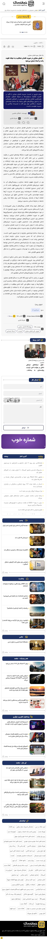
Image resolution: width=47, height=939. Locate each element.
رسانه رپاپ (12, 846)
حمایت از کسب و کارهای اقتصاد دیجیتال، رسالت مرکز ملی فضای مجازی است (16, 735)
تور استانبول (15, 875)
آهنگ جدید (7, 865)
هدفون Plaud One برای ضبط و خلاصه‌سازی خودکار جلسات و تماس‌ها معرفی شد (23, 478)
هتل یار (31, 870)
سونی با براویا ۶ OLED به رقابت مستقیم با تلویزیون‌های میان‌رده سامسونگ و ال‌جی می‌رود (23, 504)
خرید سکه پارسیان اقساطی (20, 865)
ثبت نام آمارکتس (40, 889)
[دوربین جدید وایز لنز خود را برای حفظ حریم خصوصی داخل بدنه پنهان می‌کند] (37, 783)
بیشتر (6, 573)
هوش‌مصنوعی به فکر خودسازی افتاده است (30, 510)
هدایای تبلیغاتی (34, 875)
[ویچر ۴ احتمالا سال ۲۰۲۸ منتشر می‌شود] (37, 667)
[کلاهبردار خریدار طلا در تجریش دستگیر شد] (37, 553)
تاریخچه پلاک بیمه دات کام (13, 894)
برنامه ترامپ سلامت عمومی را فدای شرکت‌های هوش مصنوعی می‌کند (23, 497)
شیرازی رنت (9, 870)
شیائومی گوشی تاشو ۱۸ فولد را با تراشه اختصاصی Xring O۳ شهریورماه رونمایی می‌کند (17, 678)
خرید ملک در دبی (40, 827)
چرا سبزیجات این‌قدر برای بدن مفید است (30, 491)
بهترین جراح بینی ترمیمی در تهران (36, 908)
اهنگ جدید (21, 908)
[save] (9, 47)
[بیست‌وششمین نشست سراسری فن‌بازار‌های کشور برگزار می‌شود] (37, 795)
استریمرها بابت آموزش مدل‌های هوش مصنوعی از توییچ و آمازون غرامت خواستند (16, 723)
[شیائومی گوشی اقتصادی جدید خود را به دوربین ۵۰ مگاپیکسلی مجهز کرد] (37, 771)
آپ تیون (14, 860)
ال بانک (31, 904)
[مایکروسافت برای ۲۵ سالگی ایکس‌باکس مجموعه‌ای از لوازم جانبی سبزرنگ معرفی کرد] (37, 808)
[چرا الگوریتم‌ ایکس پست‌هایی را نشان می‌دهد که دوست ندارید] (37, 703)
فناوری (35, 43)
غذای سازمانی (41, 880)
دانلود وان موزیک (32, 913)
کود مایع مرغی (41, 851)
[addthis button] (19, 118)
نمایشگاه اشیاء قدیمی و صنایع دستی (18, 642)
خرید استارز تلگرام (40, 870)
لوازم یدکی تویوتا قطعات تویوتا (15, 880)
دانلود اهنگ (22, 860)
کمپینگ (43, 875)
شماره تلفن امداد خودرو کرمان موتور (25, 836)
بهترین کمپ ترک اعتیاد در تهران (27, 832)
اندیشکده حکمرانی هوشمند (24, 856)
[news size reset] (23, 122)
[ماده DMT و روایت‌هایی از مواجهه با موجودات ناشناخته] (37, 587)
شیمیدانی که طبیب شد (21, 538)
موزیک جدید (41, 832)
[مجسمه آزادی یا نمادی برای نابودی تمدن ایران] (37, 529)
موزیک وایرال (41, 846)
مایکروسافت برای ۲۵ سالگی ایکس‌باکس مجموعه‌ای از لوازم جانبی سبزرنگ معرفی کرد (16, 805)
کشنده (12, 856)
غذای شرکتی (24, 875)
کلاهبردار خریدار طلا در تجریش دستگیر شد (16, 550)
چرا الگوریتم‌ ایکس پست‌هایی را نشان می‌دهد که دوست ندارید (15, 701)
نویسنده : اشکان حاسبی (19, 113)
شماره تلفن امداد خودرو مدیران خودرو (34, 841)
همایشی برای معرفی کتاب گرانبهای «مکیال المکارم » (16, 563)
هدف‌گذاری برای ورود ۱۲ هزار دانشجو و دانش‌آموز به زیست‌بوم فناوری (23, 464)
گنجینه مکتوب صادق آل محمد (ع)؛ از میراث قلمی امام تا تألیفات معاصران (18, 23)
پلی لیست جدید (40, 860)
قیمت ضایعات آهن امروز (17, 851)
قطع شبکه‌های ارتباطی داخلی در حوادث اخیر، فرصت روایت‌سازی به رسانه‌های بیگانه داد (35, 368)
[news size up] (19, 122)
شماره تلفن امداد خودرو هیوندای (13, 841)
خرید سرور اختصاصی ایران (30, 899)
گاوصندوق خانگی (28, 894)
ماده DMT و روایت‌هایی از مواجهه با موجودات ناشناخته (15, 585)
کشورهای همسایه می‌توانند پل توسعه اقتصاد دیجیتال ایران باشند (16, 747)
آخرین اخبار (23, 456)
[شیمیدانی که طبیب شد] (37, 541)
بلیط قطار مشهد (15, 899)
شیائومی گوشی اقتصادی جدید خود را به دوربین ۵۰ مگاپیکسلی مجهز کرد (17, 769)
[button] (26, 32)
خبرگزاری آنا (35, 310)
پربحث (6, 456)
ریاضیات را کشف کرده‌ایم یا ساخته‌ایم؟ (17, 608)
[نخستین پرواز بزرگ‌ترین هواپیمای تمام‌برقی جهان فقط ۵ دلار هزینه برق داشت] (37, 691)
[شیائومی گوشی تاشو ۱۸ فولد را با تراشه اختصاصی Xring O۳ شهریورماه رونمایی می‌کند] (37, 679)
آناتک (40, 43)
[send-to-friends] (13, 47)
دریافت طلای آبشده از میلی (37, 865)
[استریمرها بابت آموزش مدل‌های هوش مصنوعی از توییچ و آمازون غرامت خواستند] (37, 725)
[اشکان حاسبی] (31, 113)
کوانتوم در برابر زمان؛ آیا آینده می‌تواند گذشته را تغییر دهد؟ (15, 621)
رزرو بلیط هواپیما (40, 904)
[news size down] (28, 122)
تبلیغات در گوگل (30, 885)
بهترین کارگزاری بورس (18, 885)
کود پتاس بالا (21, 846)
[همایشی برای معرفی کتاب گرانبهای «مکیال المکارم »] (37, 565)
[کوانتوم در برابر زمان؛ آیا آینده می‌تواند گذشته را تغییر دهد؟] (37, 624)
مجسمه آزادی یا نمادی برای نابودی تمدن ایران (15, 525)
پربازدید (40, 456)
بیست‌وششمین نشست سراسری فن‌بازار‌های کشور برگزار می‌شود (16, 793)
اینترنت (20, 331)
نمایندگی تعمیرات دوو (20, 870)
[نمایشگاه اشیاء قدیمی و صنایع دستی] (37, 645)
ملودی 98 (42, 899)
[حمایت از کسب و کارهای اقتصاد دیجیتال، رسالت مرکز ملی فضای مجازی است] (37, 737)
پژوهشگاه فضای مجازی (25, 327)
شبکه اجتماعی (11, 331)
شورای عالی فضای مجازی (32, 331)
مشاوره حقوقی (41, 885)
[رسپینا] (23, 441)
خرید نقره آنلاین (30, 851)
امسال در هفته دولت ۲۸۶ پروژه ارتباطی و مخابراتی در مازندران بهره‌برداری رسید (23, 485)
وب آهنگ (11, 827)
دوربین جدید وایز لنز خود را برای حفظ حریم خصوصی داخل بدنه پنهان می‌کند (16, 781)
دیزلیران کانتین (31, 846)
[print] (4, 47)
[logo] (23, 3)
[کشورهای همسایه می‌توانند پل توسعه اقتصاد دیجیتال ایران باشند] (37, 749)
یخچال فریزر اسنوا (40, 894)
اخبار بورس (42, 913)
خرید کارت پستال (30, 880)
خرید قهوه (12, 908)
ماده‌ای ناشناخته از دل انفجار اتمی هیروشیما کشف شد (15, 597)
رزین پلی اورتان (41, 836)
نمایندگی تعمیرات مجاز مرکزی (25, 827)
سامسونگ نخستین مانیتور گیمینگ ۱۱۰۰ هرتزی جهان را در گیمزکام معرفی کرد (23, 471)
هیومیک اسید (12, 832)
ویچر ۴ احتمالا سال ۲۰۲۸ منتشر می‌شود (17, 663)
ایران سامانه (34, 935)
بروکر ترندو (31, 860)
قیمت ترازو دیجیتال (39, 856)
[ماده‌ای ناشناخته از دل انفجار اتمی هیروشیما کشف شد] (37, 599)
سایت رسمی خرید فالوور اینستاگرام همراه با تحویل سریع (17, 889)
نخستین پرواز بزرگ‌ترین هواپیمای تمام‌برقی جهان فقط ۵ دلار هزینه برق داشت (16, 689)
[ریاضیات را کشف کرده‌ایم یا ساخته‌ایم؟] (37, 611)
